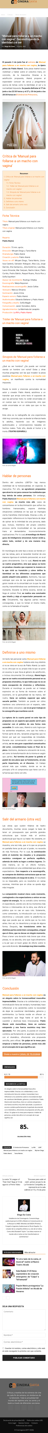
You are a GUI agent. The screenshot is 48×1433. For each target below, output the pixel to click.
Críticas (10, 15)
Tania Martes (18, 1153)
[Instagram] (19, 1240)
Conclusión (9, 207)
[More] (33, 54)
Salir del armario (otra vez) (15, 204)
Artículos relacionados (13, 1252)
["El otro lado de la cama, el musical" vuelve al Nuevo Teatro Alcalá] (8, 1262)
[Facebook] (4, 54)
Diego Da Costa (10, 46)
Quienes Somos (23, 1423)
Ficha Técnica (13, 183)
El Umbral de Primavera (26, 94)
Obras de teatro (20, 15)
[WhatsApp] (27, 54)
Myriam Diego (39, 1150)
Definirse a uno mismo (14, 201)
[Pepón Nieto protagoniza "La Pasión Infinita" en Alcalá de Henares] (8, 1288)
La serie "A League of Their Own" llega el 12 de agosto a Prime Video (12, 1182)
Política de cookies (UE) (35, 1420)
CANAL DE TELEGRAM (30, 1054)
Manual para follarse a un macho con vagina (18, 1150)
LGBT (39, 1147)
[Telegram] (21, 54)
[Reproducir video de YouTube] (24, 339)
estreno (31, 62)
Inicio (3, 15)
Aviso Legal (12, 1423)
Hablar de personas (13, 198)
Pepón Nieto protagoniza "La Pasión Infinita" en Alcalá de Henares (29, 1288)
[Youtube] (37, 1407)
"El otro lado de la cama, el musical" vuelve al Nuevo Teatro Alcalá (28, 1262)
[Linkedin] (16, 54)
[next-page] (7, 1297)
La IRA (33, 1147)
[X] (10, 54)
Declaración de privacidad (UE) (13, 1420)
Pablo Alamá (8, 1153)
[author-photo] (24, 1211)
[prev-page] (4, 1297)
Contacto (35, 1423)
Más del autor (30, 1252)
